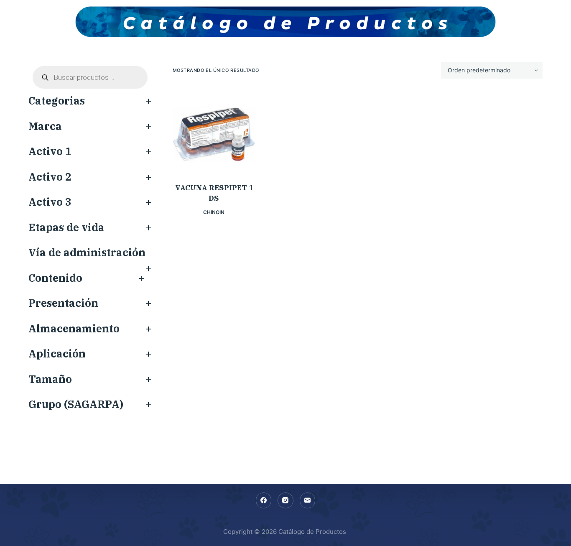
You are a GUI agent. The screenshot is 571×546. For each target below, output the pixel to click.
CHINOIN (213, 212)
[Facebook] (264, 500)
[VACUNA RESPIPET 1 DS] (214, 130)
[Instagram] (285, 500)
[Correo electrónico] (308, 500)
